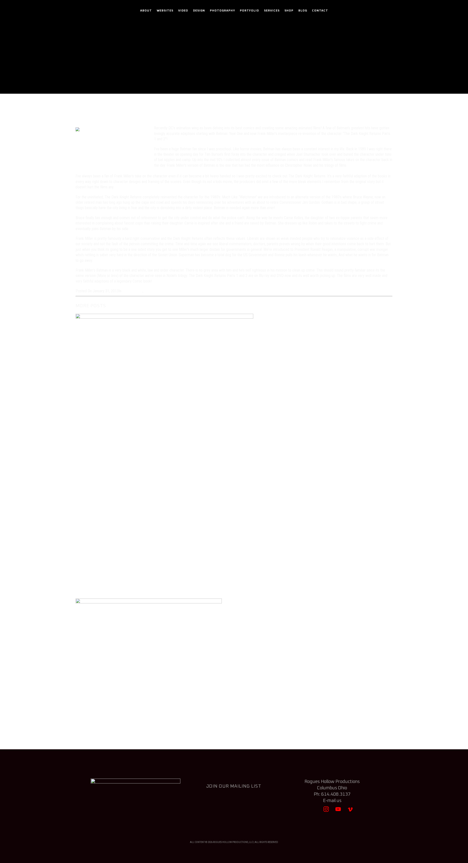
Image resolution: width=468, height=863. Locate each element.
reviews (150, 291)
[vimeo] (350, 811)
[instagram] (326, 811)
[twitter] (314, 811)
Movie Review (260, 72)
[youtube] (338, 811)
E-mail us (332, 800)
